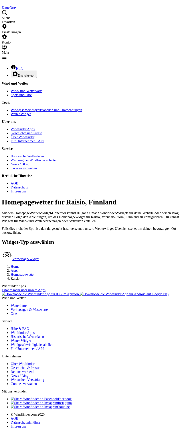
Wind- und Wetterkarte (26, 91)
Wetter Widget (21, 114)
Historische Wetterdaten (27, 156)
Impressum (18, 191)
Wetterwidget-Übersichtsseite (115, 228)
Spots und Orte (21, 95)
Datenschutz (19, 187)
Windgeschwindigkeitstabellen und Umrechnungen (46, 110)
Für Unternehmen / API (27, 141)
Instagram (65, 403)
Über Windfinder (22, 137)
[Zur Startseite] (2, 4)
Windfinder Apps (23, 129)
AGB (14, 183)
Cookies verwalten (24, 168)
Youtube (64, 407)
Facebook (65, 399)
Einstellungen (26, 75)
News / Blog (19, 164)
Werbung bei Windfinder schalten (34, 160)
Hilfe (19, 68)
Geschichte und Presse (26, 133)
